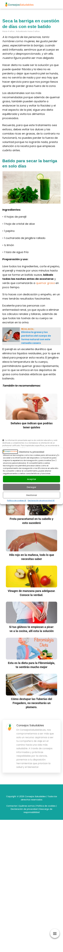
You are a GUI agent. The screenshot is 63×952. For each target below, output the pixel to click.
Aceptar (31, 479)
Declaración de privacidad (24, 809)
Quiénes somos (27, 805)
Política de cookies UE (16, 500)
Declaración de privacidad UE (41, 500)
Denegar (31, 486)
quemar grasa (45, 283)
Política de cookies (46, 805)
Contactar (11, 805)
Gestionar (31, 494)
